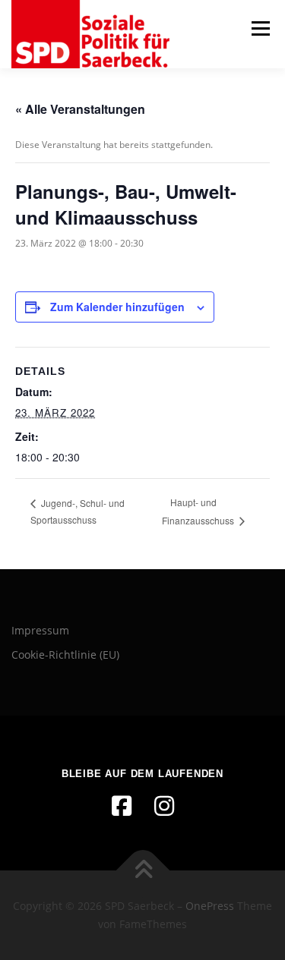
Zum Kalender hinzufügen (117, 306)
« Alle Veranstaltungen (80, 109)
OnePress (209, 906)
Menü (259, 28)
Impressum (40, 630)
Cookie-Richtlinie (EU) (65, 654)
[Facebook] (121, 806)
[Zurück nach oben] (142, 871)
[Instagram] (164, 806)
